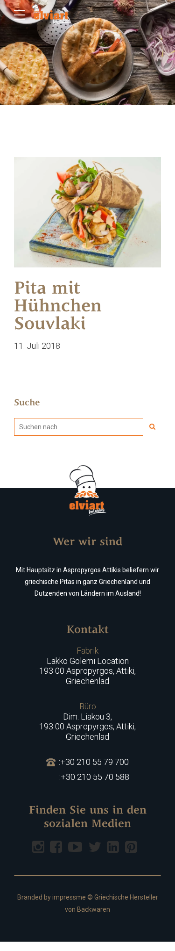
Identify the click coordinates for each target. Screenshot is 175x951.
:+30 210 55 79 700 (94, 762)
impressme (69, 897)
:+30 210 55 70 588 (94, 777)
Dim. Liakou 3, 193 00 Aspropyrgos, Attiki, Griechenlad (87, 721)
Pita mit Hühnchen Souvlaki (58, 307)
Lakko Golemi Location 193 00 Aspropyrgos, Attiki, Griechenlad (87, 666)
